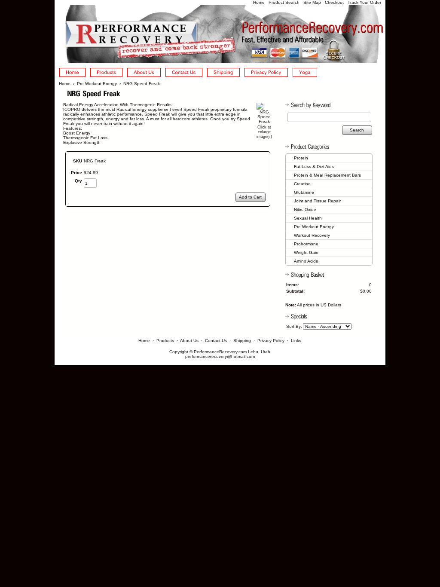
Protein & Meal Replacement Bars (327, 175)
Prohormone (306, 244)
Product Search (284, 2)
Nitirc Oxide (305, 209)
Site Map (312, 2)
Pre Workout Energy (97, 83)
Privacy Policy (270, 340)
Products (165, 340)
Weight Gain (306, 252)
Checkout (334, 2)
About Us (189, 340)
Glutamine (304, 192)
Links (296, 340)
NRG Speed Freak (141, 83)
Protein (301, 158)
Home (259, 2)
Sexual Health (308, 218)
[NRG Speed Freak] (264, 121)
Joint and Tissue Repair (317, 201)
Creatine (302, 183)
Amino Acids (306, 261)
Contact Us (216, 340)
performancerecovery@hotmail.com (220, 356)
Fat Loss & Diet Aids (314, 166)
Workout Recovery (312, 235)
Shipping (242, 340)
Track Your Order (364, 2)
